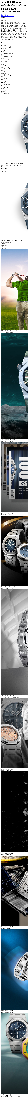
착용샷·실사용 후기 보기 (7, 16)
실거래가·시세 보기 (6, 14)
